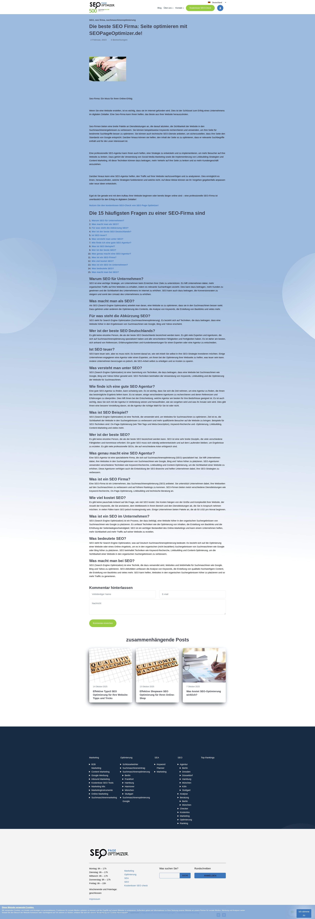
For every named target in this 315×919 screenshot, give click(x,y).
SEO (91, 20)
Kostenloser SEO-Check (200, 8)
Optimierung (126, 757)
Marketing (94, 757)
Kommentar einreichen (103, 623)
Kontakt (178, 8)
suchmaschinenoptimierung (121, 20)
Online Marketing (99, 794)
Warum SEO (99, 279)
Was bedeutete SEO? (103, 268)
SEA (157, 757)
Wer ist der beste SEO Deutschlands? (111, 231)
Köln (184, 786)
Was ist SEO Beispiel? (103, 246)
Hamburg (129, 783)
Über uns (168, 8)
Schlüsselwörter (130, 764)
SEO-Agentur (115, 153)
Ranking (184, 823)
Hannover (129, 786)
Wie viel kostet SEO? (103, 261)
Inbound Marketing (100, 779)
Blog (160, 8)
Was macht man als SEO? (105, 224)
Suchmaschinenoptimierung (145, 320)
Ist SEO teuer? (99, 235)
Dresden (186, 772)
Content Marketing (100, 772)
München (129, 790)
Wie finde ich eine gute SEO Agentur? (111, 242)
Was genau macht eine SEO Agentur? (111, 253)
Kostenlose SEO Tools (102, 783)
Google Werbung (99, 775)
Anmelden (210, 875)
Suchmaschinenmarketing (104, 797)
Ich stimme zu (304, 913)
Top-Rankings (207, 757)
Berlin (127, 775)
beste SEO (118, 331)
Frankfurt (129, 779)
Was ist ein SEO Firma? (104, 257)
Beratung (184, 797)
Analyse (184, 794)
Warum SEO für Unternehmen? (108, 220)
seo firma (100, 20)
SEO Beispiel (114, 412)
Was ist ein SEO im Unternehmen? (110, 265)
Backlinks (199, 309)
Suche (185, 875)
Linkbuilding (198, 376)
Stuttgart (129, 794)
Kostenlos (185, 812)
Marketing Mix (98, 786)
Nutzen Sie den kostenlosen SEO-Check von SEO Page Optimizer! (124, 205)
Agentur (184, 764)
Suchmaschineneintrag (134, 768)
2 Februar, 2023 (98, 40)
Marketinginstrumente (102, 790)
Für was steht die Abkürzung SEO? (110, 228)
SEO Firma (118, 479)
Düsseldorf (187, 775)
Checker (184, 808)
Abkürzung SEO (134, 316)
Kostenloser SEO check (136, 885)
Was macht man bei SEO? (105, 272)
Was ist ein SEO (103, 516)
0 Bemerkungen (119, 40)
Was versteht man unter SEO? (107, 239)
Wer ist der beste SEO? (104, 250)
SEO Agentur (141, 386)
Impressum (94, 899)
